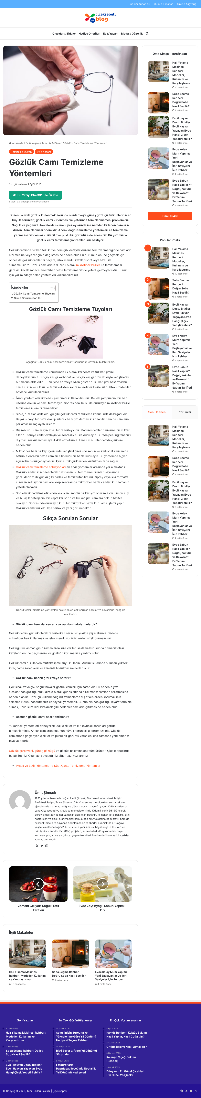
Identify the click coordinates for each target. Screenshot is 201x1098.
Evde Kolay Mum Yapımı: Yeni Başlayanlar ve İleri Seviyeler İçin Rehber (111, 975)
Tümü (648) (170, 216)
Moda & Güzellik (132, 33)
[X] (37, 846)
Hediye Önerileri (89, 33)
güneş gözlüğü (45, 751)
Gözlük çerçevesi (21, 751)
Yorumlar (185, 412)
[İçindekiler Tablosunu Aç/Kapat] (50, 288)
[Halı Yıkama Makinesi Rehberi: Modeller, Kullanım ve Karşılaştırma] (27, 954)
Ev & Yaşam (110, 33)
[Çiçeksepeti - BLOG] (100, 18)
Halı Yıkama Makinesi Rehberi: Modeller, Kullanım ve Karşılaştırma (27, 975)
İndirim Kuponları (140, 3)
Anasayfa (17, 143)
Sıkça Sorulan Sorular (27, 298)
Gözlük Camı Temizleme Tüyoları (34, 293)
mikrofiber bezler (88, 265)
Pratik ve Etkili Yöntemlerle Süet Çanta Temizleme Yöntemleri (58, 766)
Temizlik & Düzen (52, 143)
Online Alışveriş (186, 3)
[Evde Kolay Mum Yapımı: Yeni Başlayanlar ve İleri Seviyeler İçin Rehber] (113, 954)
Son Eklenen (157, 412)
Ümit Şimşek (45, 793)
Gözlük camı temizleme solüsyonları (41, 467)
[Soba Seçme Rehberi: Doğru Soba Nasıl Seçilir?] (70, 954)
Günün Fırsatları (163, 3)
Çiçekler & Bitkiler (64, 33)
